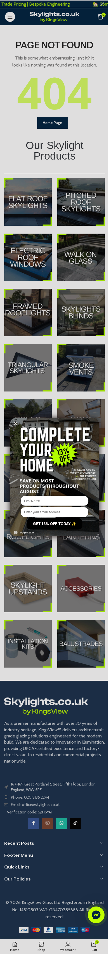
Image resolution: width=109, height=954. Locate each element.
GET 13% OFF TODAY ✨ (54, 523)
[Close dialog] (15, 423)
